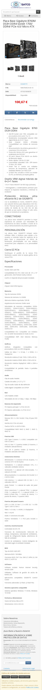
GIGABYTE (23, 84)
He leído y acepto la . (18, 658)
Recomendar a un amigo (26, 120)
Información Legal (29, 668)
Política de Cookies (32, 687)
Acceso (21, 16)
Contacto (34, 16)
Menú (8, 16)
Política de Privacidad (25, 653)
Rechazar (14, 677)
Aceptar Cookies (24, 677)
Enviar (28, 663)
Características (9, 120)
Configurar (6, 677)
